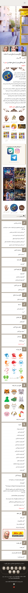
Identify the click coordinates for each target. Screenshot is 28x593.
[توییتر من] (3, 568)
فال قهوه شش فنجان (19, 280)
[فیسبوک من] (16, 568)
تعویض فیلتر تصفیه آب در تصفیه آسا (16, 480)
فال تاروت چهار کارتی (19, 445)
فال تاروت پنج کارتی (20, 448)
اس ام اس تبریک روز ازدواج (18, 238)
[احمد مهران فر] (22, 49)
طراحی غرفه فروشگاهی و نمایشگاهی (16, 502)
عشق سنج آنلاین (20, 331)
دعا (23, 312)
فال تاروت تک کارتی (20, 438)
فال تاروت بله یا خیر (20, 467)
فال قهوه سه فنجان (20, 277)
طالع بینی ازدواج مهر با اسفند (12, 53)
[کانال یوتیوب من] (14, 572)
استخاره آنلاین (21, 254)
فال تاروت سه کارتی (20, 441)
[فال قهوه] (20, 184)
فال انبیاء (22, 264)
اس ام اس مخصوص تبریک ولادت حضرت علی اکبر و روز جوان (14, 228)
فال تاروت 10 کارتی (6, 140)
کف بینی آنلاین (21, 289)
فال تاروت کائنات (20, 435)
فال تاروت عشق (20, 460)
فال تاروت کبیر (21, 432)
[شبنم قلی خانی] (6, 49)
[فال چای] (20, 195)
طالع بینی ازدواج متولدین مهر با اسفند (16, 13)
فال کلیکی (22, 322)
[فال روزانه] (8, 173)
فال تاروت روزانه (20, 429)
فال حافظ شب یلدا (20, 524)
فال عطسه (22, 547)
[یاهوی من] (24, 568)
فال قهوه (22, 274)
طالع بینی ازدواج (17, 106)
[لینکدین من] (10, 572)
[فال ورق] (8, 195)
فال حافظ (22, 518)
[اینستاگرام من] (12, 568)
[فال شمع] (8, 184)
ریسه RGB (21, 341)
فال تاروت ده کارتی (20, 457)
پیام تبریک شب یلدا (20, 527)
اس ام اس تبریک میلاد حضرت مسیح (16, 245)
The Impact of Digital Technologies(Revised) (15, 486)
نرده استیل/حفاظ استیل (19, 505)
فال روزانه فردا (21, 557)
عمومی (17, 216)
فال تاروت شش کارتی (19, 451)
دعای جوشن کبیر (20, 309)
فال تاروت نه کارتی (20, 454)
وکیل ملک (22, 483)
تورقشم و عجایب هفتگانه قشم (18, 495)
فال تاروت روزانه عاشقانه (18, 464)
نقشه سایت (7, 581)
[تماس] (7, 568)
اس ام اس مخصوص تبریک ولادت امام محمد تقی (14, 241)
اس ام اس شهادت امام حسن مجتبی (17, 232)
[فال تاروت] (20, 173)
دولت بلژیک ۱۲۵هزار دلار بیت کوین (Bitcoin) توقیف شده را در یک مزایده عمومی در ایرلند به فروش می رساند (14, 490)
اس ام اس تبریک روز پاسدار (18, 235)
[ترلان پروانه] (14, 49)
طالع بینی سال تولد (20, 419)
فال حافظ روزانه (6, 129)
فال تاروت (22, 470)
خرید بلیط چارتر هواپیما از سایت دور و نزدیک (15, 498)
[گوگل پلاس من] (18, 572)
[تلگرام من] (20, 568)
